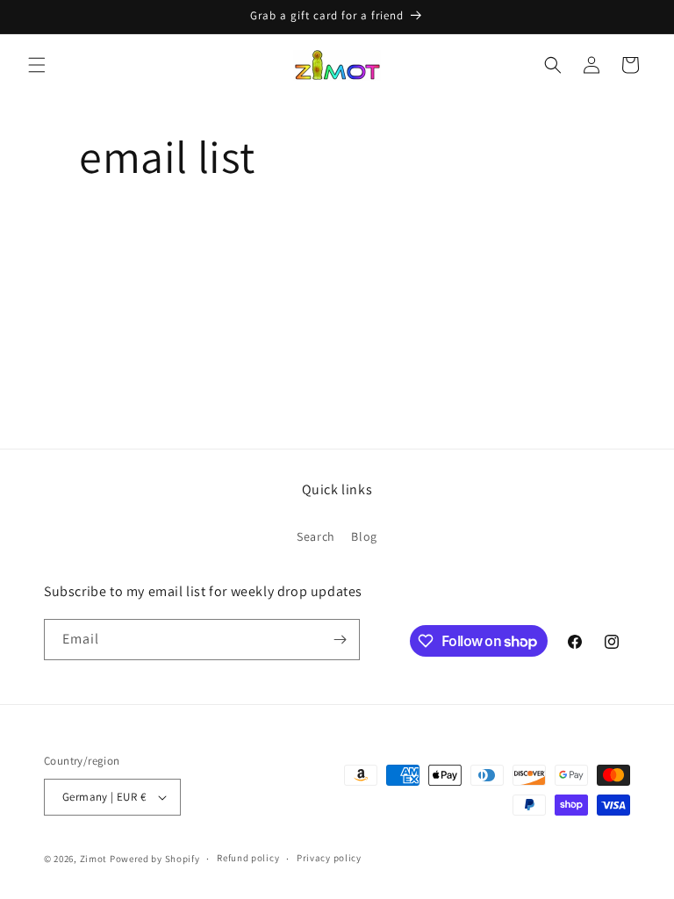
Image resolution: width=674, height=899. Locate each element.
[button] (37, 65)
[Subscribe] (339, 639)
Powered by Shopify (155, 858)
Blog (363, 536)
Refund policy (248, 858)
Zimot (94, 858)
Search (316, 536)
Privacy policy (329, 858)
